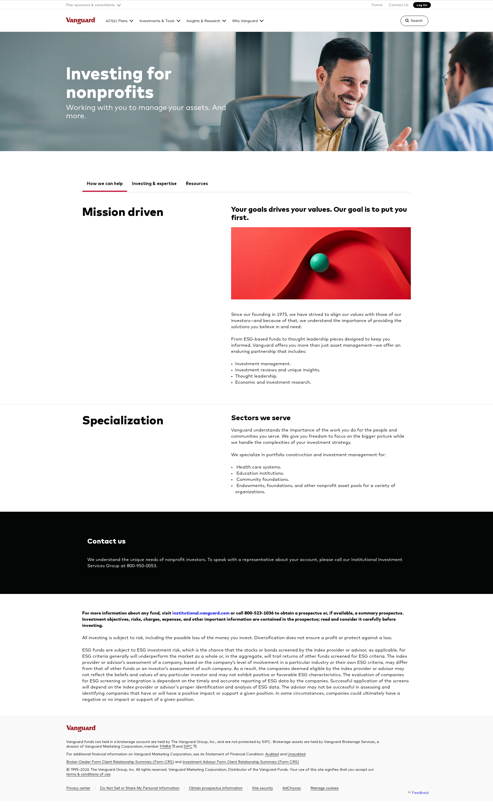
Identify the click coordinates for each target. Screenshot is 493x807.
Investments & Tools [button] (157, 20)
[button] (91, 4)
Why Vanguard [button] (245, 20)
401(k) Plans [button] (117, 20)
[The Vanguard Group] (81, 21)
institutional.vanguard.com (201, 613)
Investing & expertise (154, 183)
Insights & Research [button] (203, 20)
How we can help (105, 183)
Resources (197, 183)
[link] (410, 23)
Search (417, 20)
